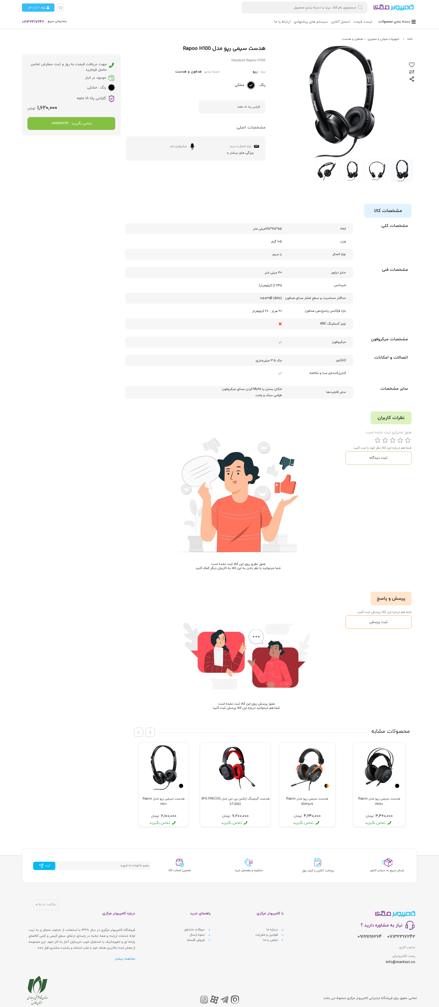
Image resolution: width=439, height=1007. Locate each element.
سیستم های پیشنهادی (311, 21)
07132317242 (33, 21)
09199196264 (370, 937)
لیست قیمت (362, 21)
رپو (255, 71)
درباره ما (272, 929)
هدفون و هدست (188, 71)
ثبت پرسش (378, 622)
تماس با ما (271, 940)
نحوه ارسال (198, 935)
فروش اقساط (196, 940)
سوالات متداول (195, 929)
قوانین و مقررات (267, 935)
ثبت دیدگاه (378, 457)
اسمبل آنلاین (340, 21)
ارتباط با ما (282, 21)
